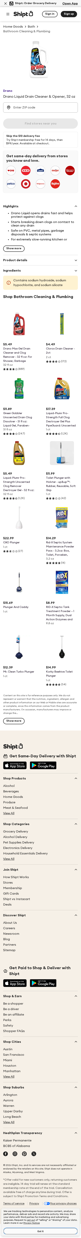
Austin (7, 1049)
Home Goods (13, 796)
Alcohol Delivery (15, 837)
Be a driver (11, 1009)
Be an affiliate (13, 1014)
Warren (8, 1105)
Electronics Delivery (17, 848)
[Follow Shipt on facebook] (5, 1154)
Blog (6, 939)
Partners (9, 944)
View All (8, 813)
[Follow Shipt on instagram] (15, 1154)
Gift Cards (11, 893)
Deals (7, 904)
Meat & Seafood (15, 807)
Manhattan (11, 1071)
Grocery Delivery (15, 831)
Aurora (8, 1100)
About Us (10, 922)
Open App (70, 3)
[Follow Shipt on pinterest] (24, 1154)
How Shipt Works (16, 877)
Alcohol (9, 785)
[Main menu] (8, 14)
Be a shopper (13, 1003)
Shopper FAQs (14, 1031)
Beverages (11, 791)
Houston (9, 1065)
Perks (7, 1020)
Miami (7, 1060)
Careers (9, 928)
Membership (12, 888)
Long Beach (12, 1116)
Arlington (10, 1094)
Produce (9, 802)
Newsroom (11, 933)
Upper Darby (13, 1111)
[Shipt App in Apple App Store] (15, 765)
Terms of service (13, 1203)
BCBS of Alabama (16, 1146)
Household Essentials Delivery (25, 853)
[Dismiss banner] (5, 3)
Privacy (34, 1203)
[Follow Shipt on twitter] (33, 1154)
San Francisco (13, 1054)
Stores (8, 882)
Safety (8, 1025)
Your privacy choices (63, 1203)
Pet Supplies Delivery (18, 842)
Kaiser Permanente (17, 1140)
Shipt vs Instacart (16, 899)
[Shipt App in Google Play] (43, 765)
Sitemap (9, 950)
